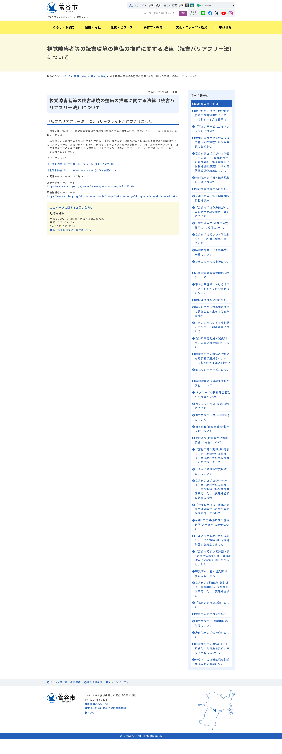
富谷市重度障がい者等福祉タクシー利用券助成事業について (212, 239)
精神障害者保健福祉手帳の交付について (212, 383)
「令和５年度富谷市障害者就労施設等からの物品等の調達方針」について (212, 509)
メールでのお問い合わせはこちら (72, 230)
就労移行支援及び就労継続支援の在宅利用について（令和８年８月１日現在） (212, 115)
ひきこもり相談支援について (212, 264)
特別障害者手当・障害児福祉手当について (212, 180)
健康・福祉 (80, 76)
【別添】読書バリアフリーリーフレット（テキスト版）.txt (81, 170)
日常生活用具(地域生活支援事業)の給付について (211, 225)
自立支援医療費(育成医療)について (212, 406)
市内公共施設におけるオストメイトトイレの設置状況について (212, 288)
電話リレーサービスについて (212, 372)
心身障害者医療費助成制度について (212, 275)
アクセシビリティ (118, 682)
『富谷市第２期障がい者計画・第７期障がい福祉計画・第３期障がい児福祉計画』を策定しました (212, 455)
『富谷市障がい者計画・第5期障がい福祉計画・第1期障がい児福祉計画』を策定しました (212, 557)
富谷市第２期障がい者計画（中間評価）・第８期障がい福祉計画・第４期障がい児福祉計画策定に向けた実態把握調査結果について (212, 162)
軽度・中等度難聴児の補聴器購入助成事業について (212, 662)
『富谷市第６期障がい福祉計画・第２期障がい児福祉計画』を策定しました (212, 540)
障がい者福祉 (98, 76)
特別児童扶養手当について (212, 189)
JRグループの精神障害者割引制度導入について (212, 394)
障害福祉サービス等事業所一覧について (212, 252)
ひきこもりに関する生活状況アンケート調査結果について (212, 327)
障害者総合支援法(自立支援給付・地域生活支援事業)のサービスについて (213, 648)
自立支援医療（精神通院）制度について (212, 623)
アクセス (92, 712)
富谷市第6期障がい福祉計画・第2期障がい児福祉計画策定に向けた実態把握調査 (212, 589)
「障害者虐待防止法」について (212, 605)
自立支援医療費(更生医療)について (212, 417)
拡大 (158, 5)
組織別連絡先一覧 (97, 703)
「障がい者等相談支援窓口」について (211, 471)
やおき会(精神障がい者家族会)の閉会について (211, 440)
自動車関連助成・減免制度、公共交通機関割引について (212, 342)
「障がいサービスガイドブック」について (212, 128)
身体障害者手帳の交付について (212, 635)
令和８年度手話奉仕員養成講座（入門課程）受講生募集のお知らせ (212, 142)
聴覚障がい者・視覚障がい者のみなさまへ (212, 573)
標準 (151, 5)
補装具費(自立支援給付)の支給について (212, 429)
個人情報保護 (94, 682)
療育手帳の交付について (211, 614)
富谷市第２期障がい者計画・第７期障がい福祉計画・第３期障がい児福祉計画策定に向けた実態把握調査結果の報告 (212, 489)
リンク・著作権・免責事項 (65, 682)
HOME (66, 76)
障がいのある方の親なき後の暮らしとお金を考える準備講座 (212, 311)
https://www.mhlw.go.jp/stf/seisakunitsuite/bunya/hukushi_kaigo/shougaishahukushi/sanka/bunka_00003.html (120, 196)
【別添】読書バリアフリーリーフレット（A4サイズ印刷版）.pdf (84, 164)
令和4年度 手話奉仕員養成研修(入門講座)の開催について (212, 524)
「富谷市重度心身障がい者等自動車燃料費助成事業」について (212, 212)
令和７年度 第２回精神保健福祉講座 (212, 198)
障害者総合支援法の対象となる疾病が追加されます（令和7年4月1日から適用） (213, 358)
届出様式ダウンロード (209, 104)
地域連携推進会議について (212, 300)
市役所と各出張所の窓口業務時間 (106, 708)
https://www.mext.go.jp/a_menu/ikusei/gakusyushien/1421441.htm (91, 186)
